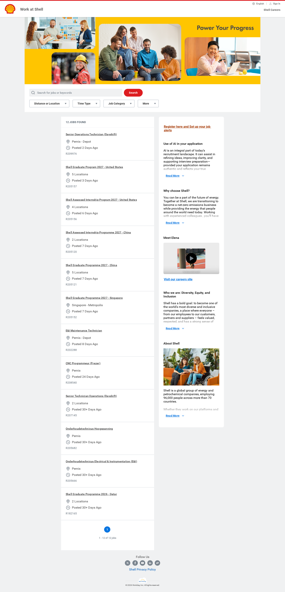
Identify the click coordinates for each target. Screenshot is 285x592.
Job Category (116, 103)
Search (133, 92)
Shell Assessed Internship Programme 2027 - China (98, 232)
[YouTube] (142, 563)
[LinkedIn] (150, 563)
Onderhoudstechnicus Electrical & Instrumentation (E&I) (101, 461)
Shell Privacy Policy (142, 569)
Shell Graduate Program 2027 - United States (94, 167)
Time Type (84, 103)
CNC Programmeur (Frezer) (83, 363)
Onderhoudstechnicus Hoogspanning (89, 428)
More (146, 103)
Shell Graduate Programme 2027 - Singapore (94, 297)
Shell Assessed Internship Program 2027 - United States (101, 199)
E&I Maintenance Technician (84, 330)
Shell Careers (272, 9)
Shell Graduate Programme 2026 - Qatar (91, 494)
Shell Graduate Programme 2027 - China (91, 265)
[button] (191, 258)
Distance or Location (47, 103)
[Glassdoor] (157, 563)
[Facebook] (135, 563)
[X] (127, 563)
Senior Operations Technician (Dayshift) (91, 134)
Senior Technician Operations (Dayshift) (91, 396)
